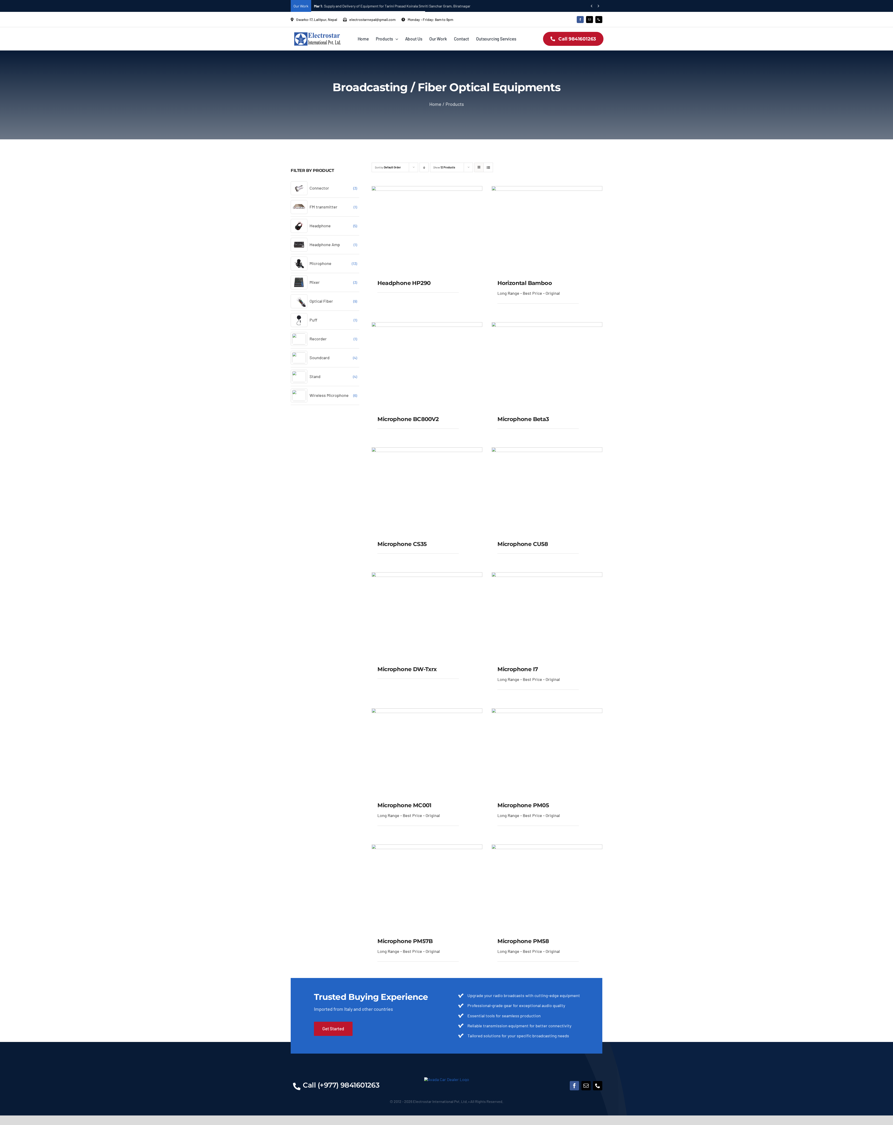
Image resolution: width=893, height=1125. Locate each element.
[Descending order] (424, 167)
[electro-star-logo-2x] (317, 34)
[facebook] (580, 19)
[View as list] (488, 167)
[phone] (598, 19)
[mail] (589, 19)
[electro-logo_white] (446, 1079)
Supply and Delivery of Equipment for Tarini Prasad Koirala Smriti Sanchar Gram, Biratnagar (392, 6)
